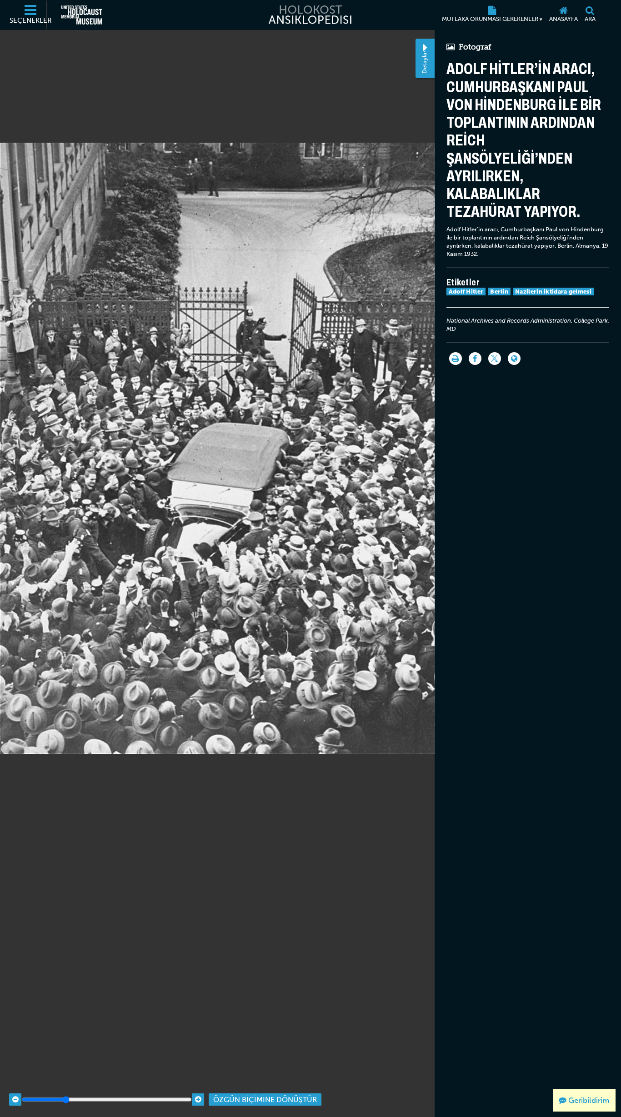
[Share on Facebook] (475, 358)
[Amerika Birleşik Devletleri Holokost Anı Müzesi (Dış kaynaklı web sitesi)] (81, 15)
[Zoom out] (15, 1099)
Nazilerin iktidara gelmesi (553, 291)
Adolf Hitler (466, 291)
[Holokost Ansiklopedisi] (310, 15)
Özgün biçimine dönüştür (265, 1099)
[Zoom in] (198, 1099)
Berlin (499, 291)
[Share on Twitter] (494, 358)
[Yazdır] (455, 358)
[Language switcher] (514, 358)
